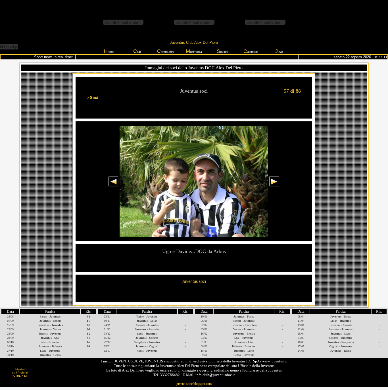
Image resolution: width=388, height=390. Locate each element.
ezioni (222, 51)
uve (279, 51)
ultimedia (194, 51)
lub (137, 51)
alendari (250, 51)
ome (109, 51)
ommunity (165, 51)
